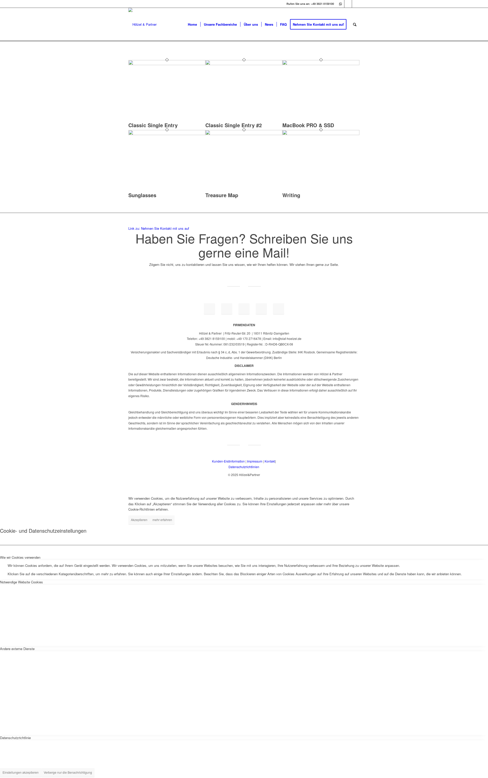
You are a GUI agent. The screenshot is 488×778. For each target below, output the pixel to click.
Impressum (254, 461)
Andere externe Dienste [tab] (17, 648)
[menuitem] (192, 24)
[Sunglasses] (166, 133)
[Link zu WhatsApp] (340, 4)
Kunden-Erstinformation (228, 461)
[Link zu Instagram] (356, 4)
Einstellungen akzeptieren (21, 772)
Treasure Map (221, 195)
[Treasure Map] (243, 133)
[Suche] (355, 24)
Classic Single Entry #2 (233, 125)
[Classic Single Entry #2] (243, 63)
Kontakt (270, 461)
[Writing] (320, 133)
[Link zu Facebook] (348, 4)
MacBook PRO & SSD (308, 125)
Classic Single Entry (153, 125)
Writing (291, 195)
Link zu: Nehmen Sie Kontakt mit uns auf (158, 228)
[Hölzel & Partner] (142, 24)
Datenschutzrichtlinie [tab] (15, 737)
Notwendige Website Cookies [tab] (21, 582)
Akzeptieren (139, 519)
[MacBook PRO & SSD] (320, 63)
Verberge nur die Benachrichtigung (68, 772)
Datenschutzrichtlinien (243, 467)
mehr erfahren (162, 519)
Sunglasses (142, 195)
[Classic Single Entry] (166, 63)
